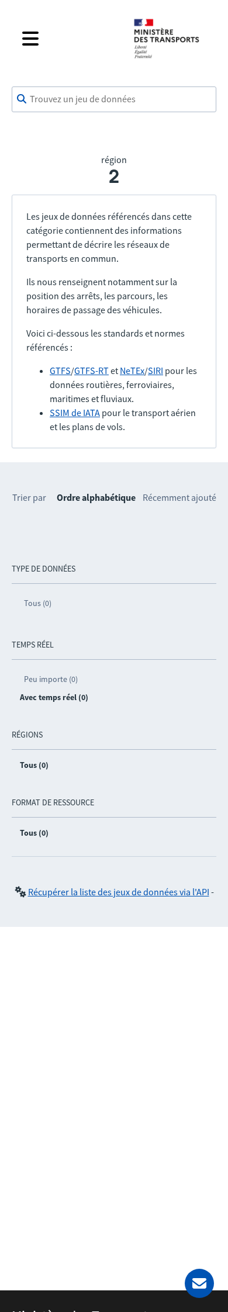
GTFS (60, 370)
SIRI (155, 370)
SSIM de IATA (75, 412)
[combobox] (114, 99)
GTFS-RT (91, 370)
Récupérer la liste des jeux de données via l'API (118, 892)
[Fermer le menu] (68, 38)
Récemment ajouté (179, 497)
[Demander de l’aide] (199, 1283)
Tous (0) (37, 603)
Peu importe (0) (51, 679)
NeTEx (132, 370)
